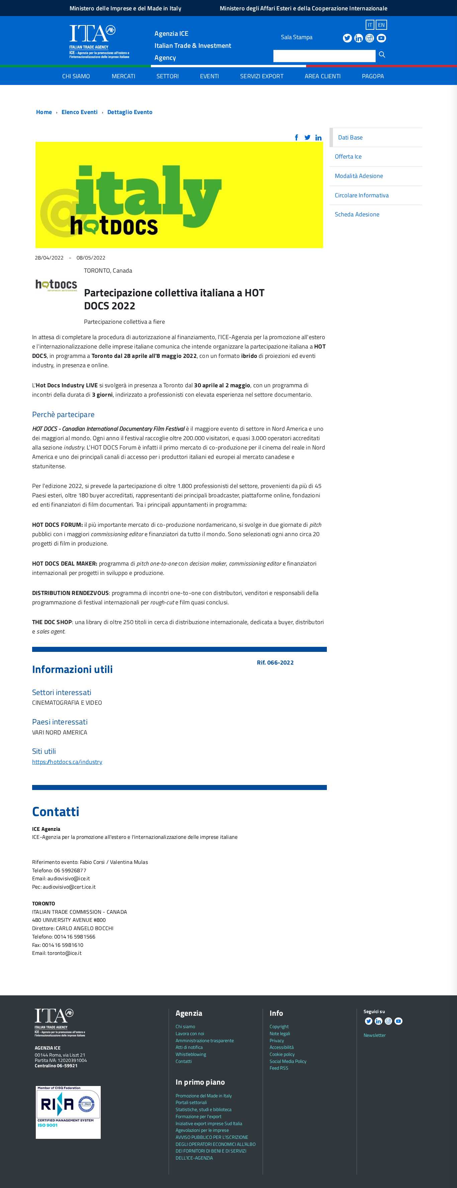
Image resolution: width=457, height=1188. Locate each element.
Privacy (277, 1040)
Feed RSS (279, 1067)
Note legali (280, 1033)
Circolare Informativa (362, 195)
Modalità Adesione (359, 175)
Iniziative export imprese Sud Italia (209, 1123)
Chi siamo (76, 76)
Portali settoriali (191, 1102)
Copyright (279, 1026)
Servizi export (261, 76)
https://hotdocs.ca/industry (67, 761)
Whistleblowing (191, 1054)
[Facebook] (296, 137)
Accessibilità (282, 1047)
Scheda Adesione (357, 214)
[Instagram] (369, 38)
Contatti (184, 1061)
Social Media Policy (288, 1061)
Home (43, 111)
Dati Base (350, 137)
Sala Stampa (296, 36)
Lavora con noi (190, 1033)
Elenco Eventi (80, 111)
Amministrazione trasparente (205, 1040)
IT (370, 25)
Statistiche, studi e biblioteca (204, 1109)
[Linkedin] (358, 38)
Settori (168, 76)
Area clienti (323, 76)
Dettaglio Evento (130, 111)
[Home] (99, 40)
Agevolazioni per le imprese (202, 1129)
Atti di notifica (189, 1047)
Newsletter (375, 1034)
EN (381, 25)
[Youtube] (381, 38)
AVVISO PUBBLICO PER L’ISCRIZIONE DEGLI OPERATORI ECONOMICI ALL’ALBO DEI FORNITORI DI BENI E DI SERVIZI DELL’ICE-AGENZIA (216, 1147)
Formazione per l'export (198, 1116)
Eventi (209, 76)
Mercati (123, 76)
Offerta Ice (348, 156)
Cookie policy (282, 1054)
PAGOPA (373, 76)
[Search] (382, 55)
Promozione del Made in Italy (204, 1095)
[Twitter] (347, 38)
